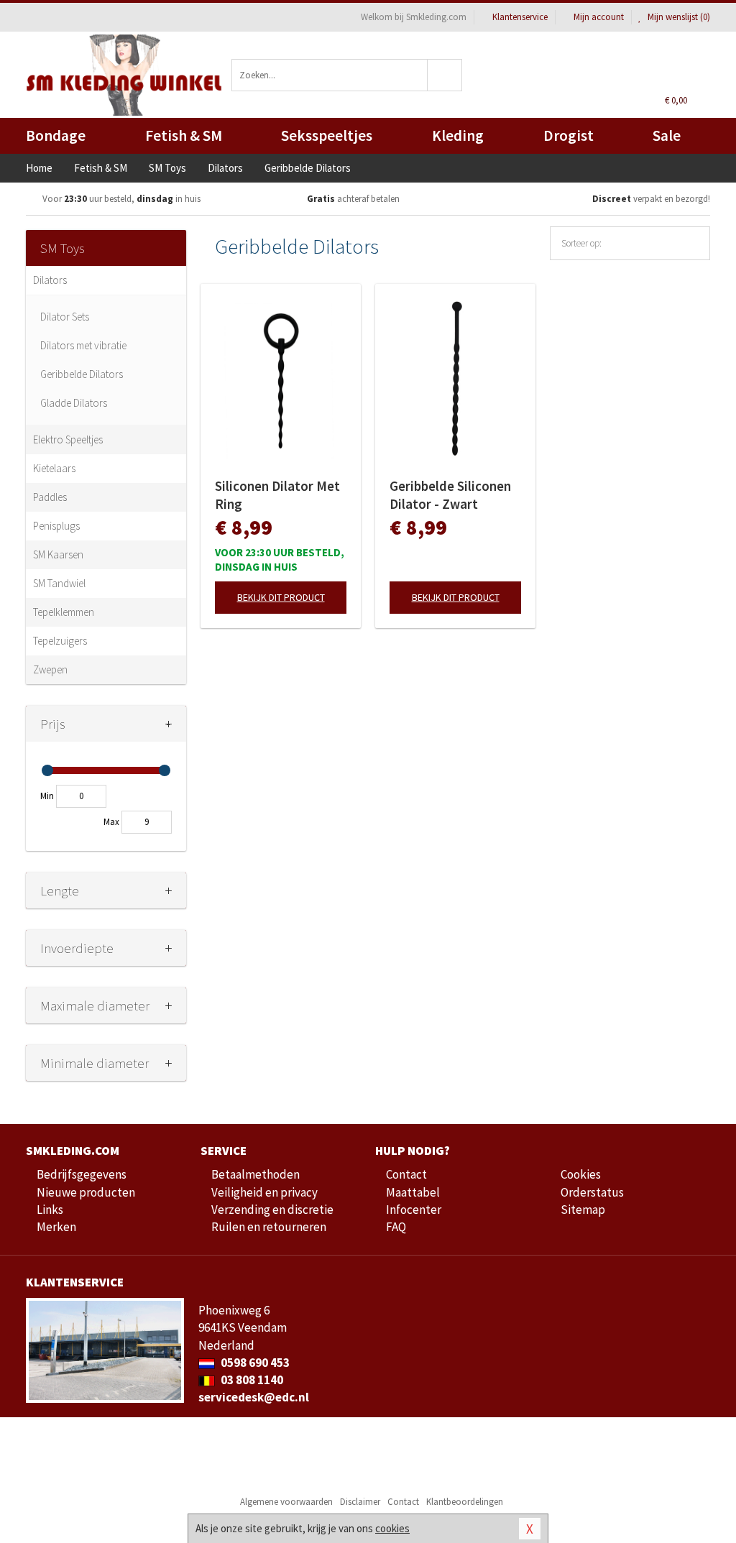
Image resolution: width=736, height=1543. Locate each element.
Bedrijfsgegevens (81, 1174)
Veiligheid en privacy (264, 1192)
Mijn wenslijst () (677, 17)
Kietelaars (54, 468)
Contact (406, 1174)
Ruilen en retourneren (268, 1227)
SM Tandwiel (59, 583)
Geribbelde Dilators (81, 374)
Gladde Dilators (73, 403)
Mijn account (599, 17)
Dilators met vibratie (83, 345)
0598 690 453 (254, 1363)
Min (47, 796)
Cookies (581, 1174)
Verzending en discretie (272, 1209)
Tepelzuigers (60, 641)
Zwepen (50, 669)
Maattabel (413, 1192)
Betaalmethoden (255, 1174)
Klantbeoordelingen (464, 1502)
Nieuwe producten (86, 1192)
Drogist (568, 135)
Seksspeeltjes (326, 135)
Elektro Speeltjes (68, 439)
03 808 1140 (250, 1380)
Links (50, 1209)
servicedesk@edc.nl (253, 1397)
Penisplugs (56, 526)
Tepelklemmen (63, 612)
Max (111, 822)
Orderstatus (592, 1192)
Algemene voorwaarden (286, 1502)
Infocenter (413, 1209)
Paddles (50, 497)
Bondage (56, 135)
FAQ (396, 1227)
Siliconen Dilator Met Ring (277, 494)
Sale (667, 135)
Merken (56, 1227)
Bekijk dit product (281, 597)
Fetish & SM (183, 135)
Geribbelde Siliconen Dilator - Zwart (450, 494)
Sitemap (583, 1209)
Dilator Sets (64, 316)
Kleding (458, 135)
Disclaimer (360, 1502)
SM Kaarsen (58, 554)
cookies (392, 1528)
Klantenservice (520, 17)
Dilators (50, 280)
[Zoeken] (445, 75)
